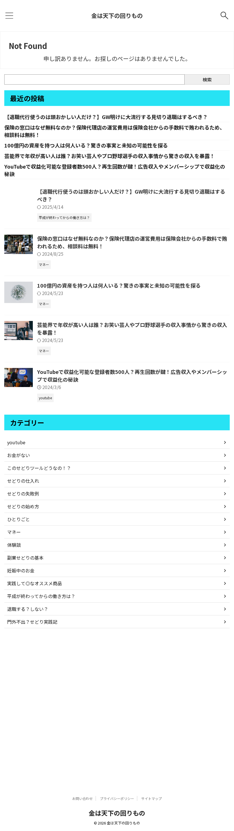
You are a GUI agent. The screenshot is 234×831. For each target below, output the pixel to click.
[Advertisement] (117, 707)
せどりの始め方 (23, 506)
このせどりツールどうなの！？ (39, 467)
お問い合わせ (82, 798)
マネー (14, 532)
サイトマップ (151, 798)
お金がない (18, 455)
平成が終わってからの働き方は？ (41, 596)
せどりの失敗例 (23, 493)
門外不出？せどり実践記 (32, 621)
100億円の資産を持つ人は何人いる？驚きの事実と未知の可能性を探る (86, 145)
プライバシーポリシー (117, 798)
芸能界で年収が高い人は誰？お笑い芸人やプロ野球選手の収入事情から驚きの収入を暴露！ (109, 155)
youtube (16, 442)
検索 (207, 79)
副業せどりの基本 (25, 557)
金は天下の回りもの (117, 15)
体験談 (14, 544)
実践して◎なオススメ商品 (34, 583)
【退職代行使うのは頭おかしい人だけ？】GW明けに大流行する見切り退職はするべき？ (106, 116)
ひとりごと (18, 519)
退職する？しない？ (27, 608)
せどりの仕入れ (23, 480)
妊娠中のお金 (21, 570)
